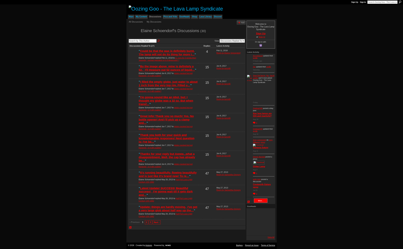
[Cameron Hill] (260, 213)
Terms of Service (268, 245)
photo (263, 142)
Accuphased (258, 56)
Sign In (363, 2)
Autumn (148, 245)
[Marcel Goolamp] (268, 230)
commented (261, 140)
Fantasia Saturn (260, 147)
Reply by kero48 (223, 68)
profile (255, 58)
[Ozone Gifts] (268, 213)
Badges (239, 245)
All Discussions (136, 22)
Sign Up (354, 2)
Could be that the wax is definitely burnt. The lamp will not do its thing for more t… (167, 52)
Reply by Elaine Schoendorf (228, 53)
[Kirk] (260, 222)
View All (271, 237)
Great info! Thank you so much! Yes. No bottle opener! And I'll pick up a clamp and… (166, 119)
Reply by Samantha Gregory (228, 175)
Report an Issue (252, 245)
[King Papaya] (251, 213)
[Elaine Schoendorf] (134, 36)
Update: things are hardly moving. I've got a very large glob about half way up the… (168, 208)
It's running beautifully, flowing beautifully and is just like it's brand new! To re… (168, 174)
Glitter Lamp (259, 166)
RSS (130, 227)
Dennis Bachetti (259, 157)
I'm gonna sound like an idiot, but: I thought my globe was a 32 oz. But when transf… (166, 101)
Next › (156, 222)
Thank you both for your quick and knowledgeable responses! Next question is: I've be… (166, 138)
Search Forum (158, 41)
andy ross (257, 179)
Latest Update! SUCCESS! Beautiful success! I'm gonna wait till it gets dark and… (166, 192)
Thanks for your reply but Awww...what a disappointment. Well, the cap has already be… (167, 157)
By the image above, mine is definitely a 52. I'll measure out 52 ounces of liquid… (167, 68)
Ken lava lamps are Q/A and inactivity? (262, 114)
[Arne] (260, 230)
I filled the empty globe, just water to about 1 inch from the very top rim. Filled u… (168, 83)
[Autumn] (251, 230)
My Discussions (154, 22)
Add (242, 23)
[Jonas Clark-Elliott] (251, 222)
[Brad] (268, 222)
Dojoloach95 (257, 108)
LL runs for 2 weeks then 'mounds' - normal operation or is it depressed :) (167, 59)
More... (260, 201)
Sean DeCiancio (259, 75)
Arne (255, 140)
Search (400, 2)
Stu (254, 67)
